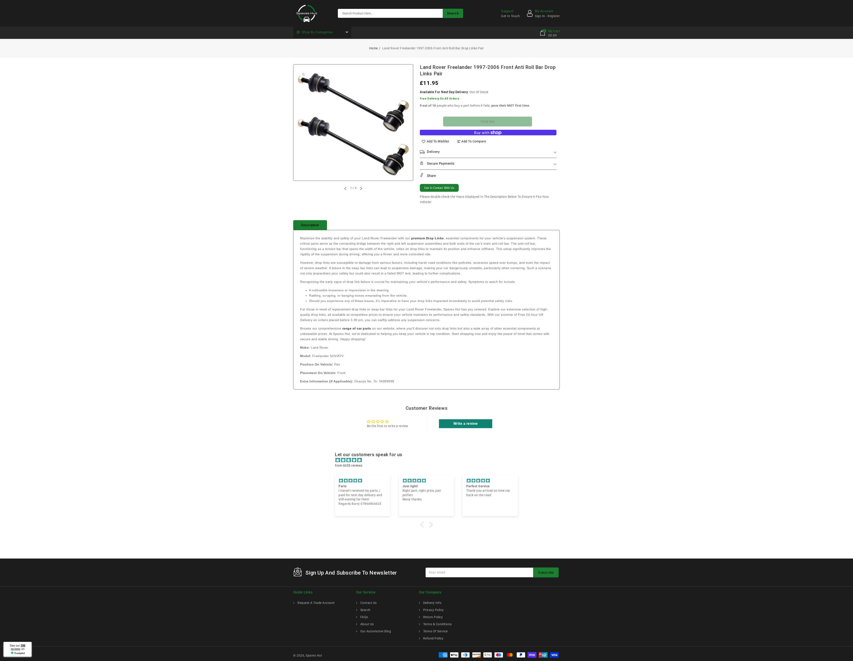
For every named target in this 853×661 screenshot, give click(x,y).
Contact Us (368, 603)
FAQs (363, 617)
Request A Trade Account (316, 603)
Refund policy (432, 638)
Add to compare (473, 141)
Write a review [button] (465, 423)
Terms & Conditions (437, 624)
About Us (366, 624)
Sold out (487, 122)
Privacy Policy (433, 610)
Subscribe (546, 572)
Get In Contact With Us (439, 188)
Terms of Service (435, 631)
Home (373, 48)
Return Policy (432, 617)
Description (310, 225)
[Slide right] (360, 188)
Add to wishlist (438, 141)
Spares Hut (314, 655)
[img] (428, 460)
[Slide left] (345, 188)
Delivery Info (431, 603)
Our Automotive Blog (375, 631)
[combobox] (400, 13)
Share (431, 176)
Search (365, 610)
